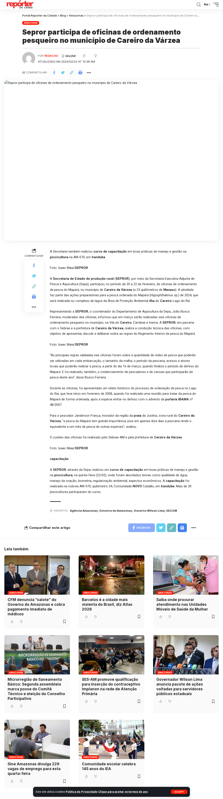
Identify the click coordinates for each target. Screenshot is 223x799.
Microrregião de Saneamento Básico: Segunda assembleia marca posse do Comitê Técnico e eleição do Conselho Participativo (36, 689)
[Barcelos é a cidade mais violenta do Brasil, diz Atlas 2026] (111, 575)
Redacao (51, 55)
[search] (199, 4)
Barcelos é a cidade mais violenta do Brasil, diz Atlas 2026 (107, 604)
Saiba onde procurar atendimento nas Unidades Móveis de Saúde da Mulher (182, 604)
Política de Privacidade (82, 791)
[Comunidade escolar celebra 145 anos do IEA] (111, 739)
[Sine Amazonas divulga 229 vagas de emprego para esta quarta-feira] (37, 739)
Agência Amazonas (84, 510)
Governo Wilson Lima (149, 510)
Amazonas (31, 22)
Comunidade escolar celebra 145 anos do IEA (109, 766)
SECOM (171, 510)
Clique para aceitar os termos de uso (123, 791)
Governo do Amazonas (115, 510)
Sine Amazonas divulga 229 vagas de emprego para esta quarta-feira (34, 769)
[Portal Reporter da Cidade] (19, 4)
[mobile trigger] (215, 4)
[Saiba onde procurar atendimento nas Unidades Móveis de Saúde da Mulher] (186, 575)
